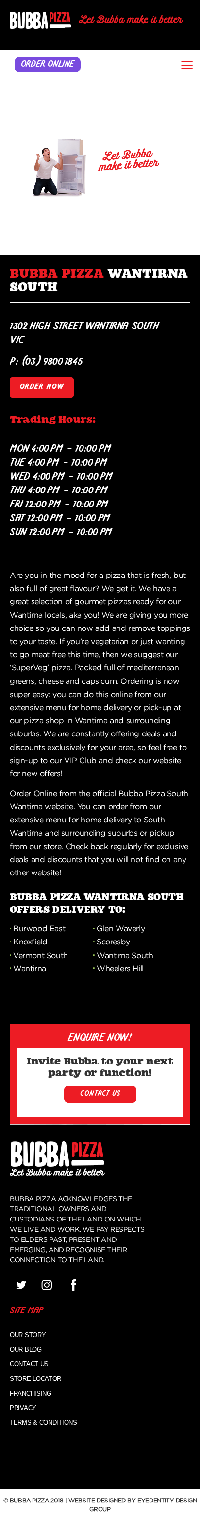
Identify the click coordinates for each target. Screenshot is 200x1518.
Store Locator (35, 1378)
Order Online (47, 64)
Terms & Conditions (43, 1422)
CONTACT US (100, 1094)
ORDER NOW (42, 387)
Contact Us (29, 1364)
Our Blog (26, 1349)
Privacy (23, 1408)
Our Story (28, 1335)
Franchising (30, 1393)
